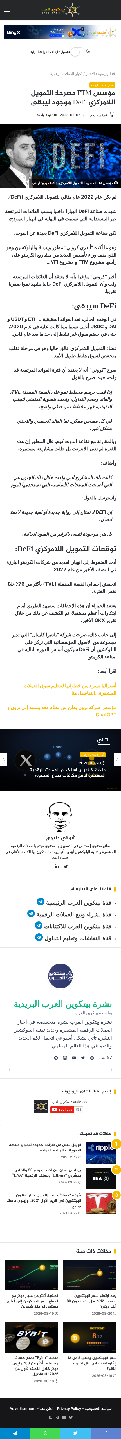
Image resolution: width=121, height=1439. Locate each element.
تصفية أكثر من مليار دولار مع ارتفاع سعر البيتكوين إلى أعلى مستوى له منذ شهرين (32, 1301)
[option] (60, 760)
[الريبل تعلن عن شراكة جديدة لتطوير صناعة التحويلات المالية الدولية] (101, 1153)
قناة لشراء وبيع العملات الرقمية (74, 914)
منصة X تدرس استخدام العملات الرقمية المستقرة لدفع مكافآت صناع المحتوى (68, 773)
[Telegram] (57, 1417)
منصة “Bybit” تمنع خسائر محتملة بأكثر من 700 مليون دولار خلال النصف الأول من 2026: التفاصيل (35, 1366)
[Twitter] (70, 1417)
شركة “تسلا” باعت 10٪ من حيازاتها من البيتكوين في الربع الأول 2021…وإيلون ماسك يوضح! (43, 1201)
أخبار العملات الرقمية (66, 73)
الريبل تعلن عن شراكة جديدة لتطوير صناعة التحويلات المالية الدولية (45, 1148)
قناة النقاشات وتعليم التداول (77, 938)
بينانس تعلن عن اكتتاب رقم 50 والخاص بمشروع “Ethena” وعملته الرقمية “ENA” (46, 1173)
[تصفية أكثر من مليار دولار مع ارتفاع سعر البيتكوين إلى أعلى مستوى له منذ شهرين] (31, 1275)
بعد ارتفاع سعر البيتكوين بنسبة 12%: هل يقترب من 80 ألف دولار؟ (91, 1301)
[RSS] (50, 1417)
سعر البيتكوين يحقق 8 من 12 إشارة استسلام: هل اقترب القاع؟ (92, 1363)
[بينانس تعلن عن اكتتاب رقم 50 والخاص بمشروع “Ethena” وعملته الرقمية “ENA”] (101, 1178)
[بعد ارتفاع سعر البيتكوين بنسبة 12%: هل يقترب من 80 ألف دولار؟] (89, 1275)
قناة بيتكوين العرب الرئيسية (78, 902)
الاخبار (90, 73)
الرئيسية (105, 73)
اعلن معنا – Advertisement (31, 1408)
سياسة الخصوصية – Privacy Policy (84, 1408)
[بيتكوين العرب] (60, 10)
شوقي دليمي (98, 115)
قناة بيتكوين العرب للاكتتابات (76, 926)
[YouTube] (63, 1417)
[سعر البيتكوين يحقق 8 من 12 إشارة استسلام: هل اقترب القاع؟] (89, 1337)
